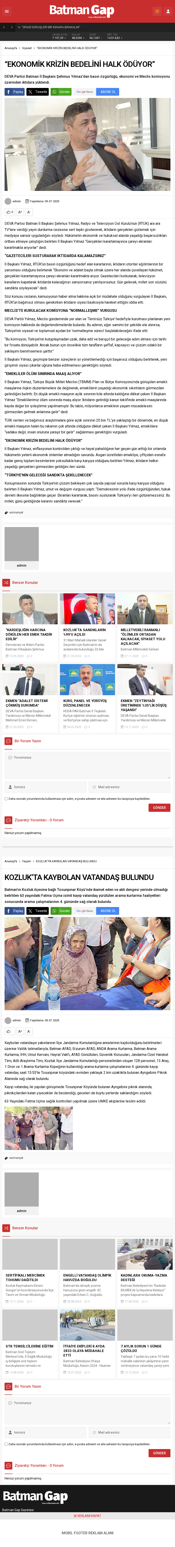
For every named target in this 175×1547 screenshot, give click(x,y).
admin (17, 201)
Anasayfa (11, 48)
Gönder (64, 92)
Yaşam (26, 861)
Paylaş (18, 92)
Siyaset (27, 48)
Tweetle (41, 92)
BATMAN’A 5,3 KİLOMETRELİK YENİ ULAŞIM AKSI (53, 27)
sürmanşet (16, 512)
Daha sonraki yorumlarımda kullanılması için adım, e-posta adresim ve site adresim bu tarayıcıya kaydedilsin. (79, 798)
